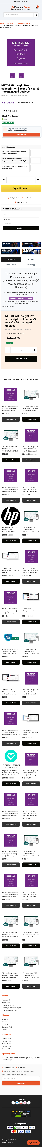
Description (11, 259)
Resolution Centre (8, 1005)
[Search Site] (35, 14)
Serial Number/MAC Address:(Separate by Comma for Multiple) (14, 160)
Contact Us (5, 1022)
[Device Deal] (20, 8)
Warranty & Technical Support (11, 1008)
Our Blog (5, 1024)
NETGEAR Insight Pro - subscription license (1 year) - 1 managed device (10, 732)
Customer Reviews (8, 1027)
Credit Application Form (9, 1010)
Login (18, 2)
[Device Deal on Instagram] (25, 1103)
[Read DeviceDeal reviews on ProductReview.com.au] (21, 1113)
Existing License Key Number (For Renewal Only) (14, 167)
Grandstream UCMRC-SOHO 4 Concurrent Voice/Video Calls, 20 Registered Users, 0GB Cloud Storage (10, 653)
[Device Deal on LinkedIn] (29, 1103)
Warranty (31, 259)
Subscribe (21, 1083)
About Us (5, 1019)
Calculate (22, 228)
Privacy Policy (6, 1046)
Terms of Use (6, 1044)
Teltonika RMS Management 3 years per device (31, 732)
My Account (6, 1000)
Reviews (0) (31, 265)
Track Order (6, 1002)
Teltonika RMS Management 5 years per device (10, 570)
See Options (11, 419)
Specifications (11, 265)
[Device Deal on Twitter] (17, 1103)
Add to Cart (22, 188)
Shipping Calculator (13, 209)
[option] (21, 53)
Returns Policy (6, 1039)
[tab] (21, 209)
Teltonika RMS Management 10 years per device (30, 611)
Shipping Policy (7, 1041)
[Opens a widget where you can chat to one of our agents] (33, 1143)
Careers (4, 1030)
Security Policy (7, 1049)
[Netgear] (8, 102)
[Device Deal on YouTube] (21, 1103)
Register (25, 2)
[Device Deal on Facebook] (13, 1103)
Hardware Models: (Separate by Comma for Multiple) (14, 152)
